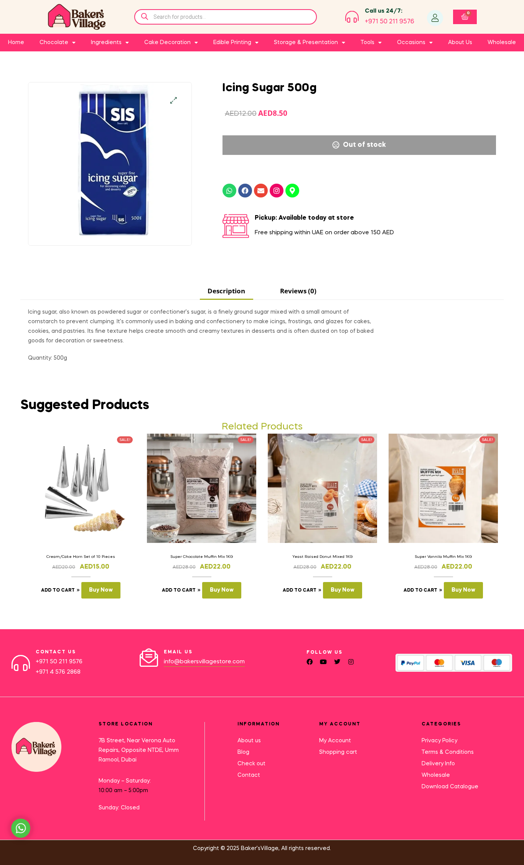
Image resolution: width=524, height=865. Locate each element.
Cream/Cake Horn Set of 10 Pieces (80, 557)
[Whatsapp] (229, 190)
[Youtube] (323, 662)
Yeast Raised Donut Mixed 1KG (322, 557)
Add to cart (58, 590)
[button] (173, 100)
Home (16, 42)
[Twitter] (337, 662)
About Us (460, 42)
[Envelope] (261, 190)
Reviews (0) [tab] (298, 290)
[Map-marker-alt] (292, 190)
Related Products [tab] (262, 427)
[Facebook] (245, 190)
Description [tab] (226, 290)
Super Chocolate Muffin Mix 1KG (201, 557)
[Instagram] (276, 190)
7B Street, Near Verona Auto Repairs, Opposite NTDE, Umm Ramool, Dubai (139, 750)
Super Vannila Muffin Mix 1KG (443, 557)
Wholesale (502, 42)
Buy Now (101, 590)
